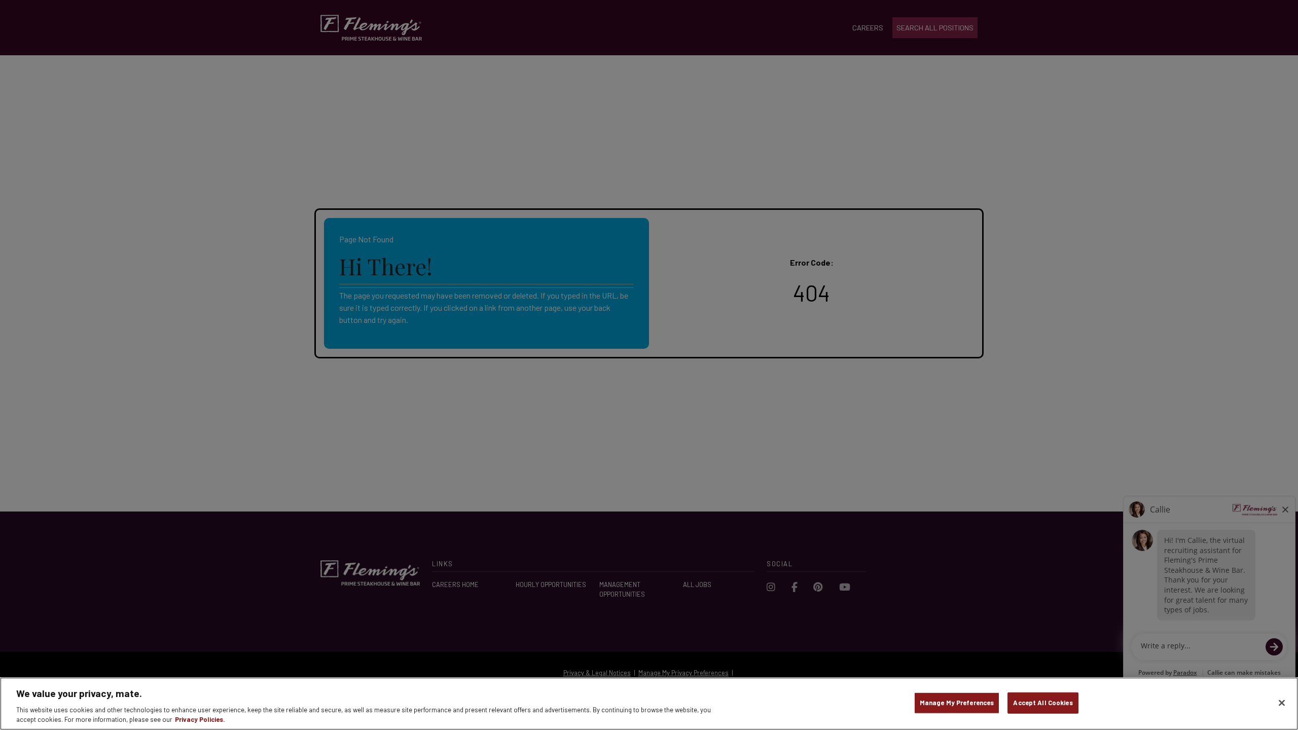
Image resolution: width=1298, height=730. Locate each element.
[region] (649, 703)
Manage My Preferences (957, 703)
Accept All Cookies (1042, 703)
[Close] (1282, 703)
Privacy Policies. (200, 719)
